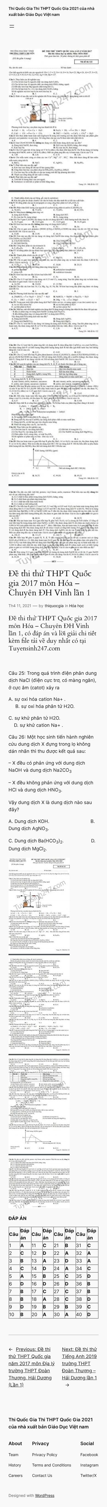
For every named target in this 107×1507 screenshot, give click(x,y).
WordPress (44, 1495)
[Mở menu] (12, 26)
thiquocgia (54, 605)
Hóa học (76, 605)
